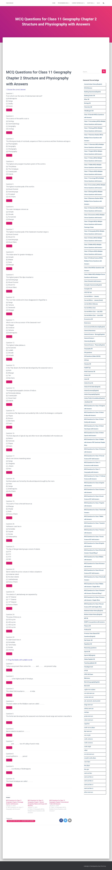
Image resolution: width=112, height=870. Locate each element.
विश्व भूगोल (86, 769)
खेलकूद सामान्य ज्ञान (88, 705)
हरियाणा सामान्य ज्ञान (88, 792)
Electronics (87, 323)
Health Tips (87, 367)
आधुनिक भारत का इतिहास (89, 689)
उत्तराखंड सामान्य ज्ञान (89, 697)
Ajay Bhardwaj (102, 866)
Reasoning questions (90, 647)
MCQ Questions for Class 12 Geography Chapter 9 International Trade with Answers (58, 802)
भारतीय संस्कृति (87, 746)
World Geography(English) (92, 682)
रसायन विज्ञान (87, 762)
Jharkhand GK (88, 402)
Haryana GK (87, 364)
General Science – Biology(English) (94, 334)
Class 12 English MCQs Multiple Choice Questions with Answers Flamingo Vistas (93, 224)
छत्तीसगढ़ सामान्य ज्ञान (88, 708)
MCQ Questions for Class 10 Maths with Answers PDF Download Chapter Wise (94, 442)
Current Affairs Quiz (78, 3)
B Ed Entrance (88, 88)
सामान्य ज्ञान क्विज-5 (88, 788)
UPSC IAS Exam (88, 674)
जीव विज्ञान (86, 712)
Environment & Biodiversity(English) (94, 327)
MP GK (86, 618)
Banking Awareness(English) (92, 91)
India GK (86, 379)
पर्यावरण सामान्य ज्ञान (88, 720)
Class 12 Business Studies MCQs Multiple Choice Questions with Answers (93, 201)
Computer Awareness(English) (93, 285)
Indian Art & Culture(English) (92, 386)
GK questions (88, 352)
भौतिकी (85, 750)
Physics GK (87, 626)
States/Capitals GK (89, 659)
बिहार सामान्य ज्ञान (88, 731)
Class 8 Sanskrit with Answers (92, 281)
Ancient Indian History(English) (93, 84)
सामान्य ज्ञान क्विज (88, 773)
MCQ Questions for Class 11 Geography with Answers (21, 820)
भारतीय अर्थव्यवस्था (88, 739)
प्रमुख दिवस (87, 724)
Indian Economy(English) (91, 390)
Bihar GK (86, 99)
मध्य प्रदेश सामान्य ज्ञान (89, 754)
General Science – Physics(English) (94, 345)
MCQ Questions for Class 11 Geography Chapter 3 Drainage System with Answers (14, 802)
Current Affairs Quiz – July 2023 (93, 311)
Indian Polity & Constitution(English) (94, 398)
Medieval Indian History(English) (93, 610)
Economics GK (88, 319)
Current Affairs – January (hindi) (93, 300)
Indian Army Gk (88, 383)
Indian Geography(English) (92, 394)
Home (53, 3)
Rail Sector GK (88, 640)
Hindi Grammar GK (89, 371)
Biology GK (87, 103)
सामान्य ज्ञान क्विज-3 (88, 781)
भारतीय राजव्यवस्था (88, 743)
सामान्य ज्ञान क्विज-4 (88, 784)
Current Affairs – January (91, 296)
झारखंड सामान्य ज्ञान (88, 716)
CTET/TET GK (88, 292)
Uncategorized (88, 666)
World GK (87, 685)
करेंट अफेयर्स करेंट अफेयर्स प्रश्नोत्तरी (92, 701)
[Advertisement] (56, 50)
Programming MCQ (63, 3)
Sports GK (87, 651)
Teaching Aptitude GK (90, 663)
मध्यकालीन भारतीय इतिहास (90, 758)
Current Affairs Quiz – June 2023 (93, 315)
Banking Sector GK (89, 95)
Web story (87, 678)
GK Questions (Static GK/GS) (92, 356)
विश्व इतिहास (87, 765)
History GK (87, 375)
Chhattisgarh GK (89, 110)
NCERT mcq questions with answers (94, 622)
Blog (98, 3)
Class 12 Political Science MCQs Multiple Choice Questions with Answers (93, 261)
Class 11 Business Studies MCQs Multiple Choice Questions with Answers (93, 137)
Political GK (87, 629)
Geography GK (88, 348)
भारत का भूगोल (87, 735)
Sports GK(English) (89, 655)
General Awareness (89, 330)
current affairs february (91, 304)
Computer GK (88, 288)
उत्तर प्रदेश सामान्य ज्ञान (89, 693)
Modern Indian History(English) (93, 614)
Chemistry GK (88, 107)
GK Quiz (86, 360)
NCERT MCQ (90, 3)
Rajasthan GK (88, 644)
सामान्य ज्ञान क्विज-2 (88, 777)
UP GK (86, 670)
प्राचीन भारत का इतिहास (89, 727)
